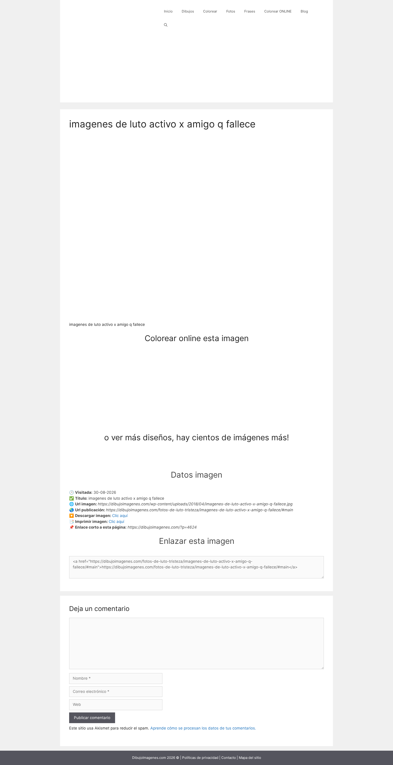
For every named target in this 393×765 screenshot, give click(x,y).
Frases (249, 11)
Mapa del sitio (250, 757)
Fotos (230, 11)
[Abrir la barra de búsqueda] (165, 25)
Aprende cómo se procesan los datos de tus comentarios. (203, 728)
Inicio (168, 11)
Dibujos (188, 11)
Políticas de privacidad (200, 757)
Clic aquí (120, 515)
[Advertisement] (196, 70)
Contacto (228, 757)
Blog (304, 11)
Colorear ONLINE (278, 11)
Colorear (210, 11)
